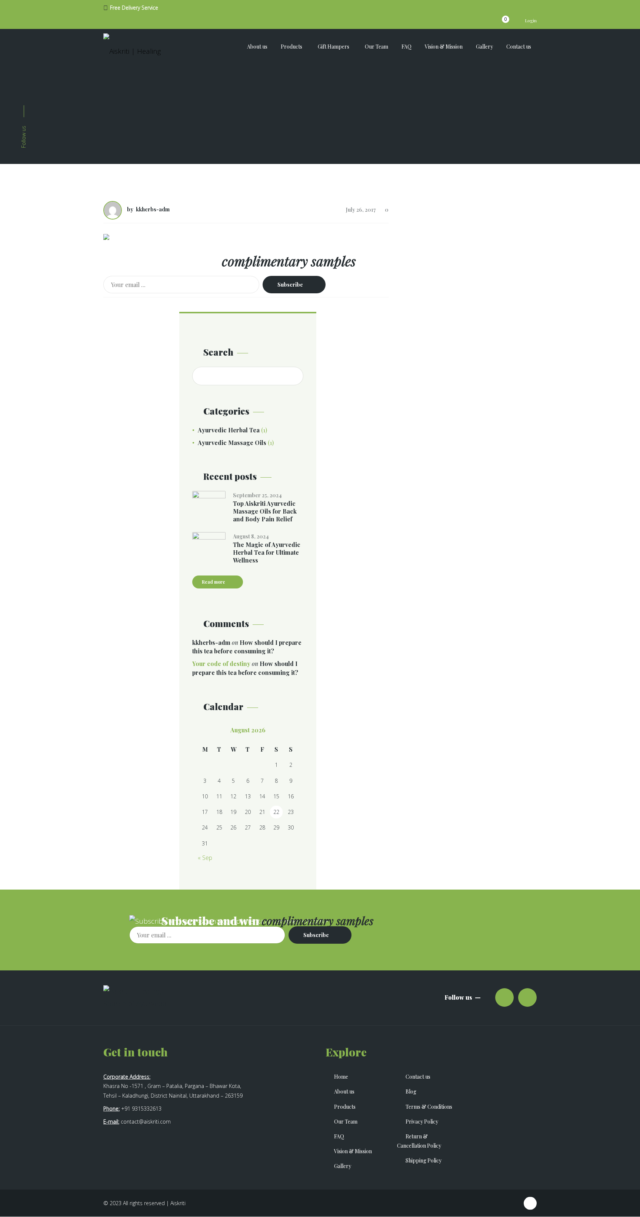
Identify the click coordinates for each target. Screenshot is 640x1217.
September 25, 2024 (257, 495)
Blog (411, 1091)
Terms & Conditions (429, 1106)
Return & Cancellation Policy (419, 1141)
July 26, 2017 (361, 209)
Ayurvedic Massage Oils (232, 442)
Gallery (342, 1166)
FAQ (339, 1136)
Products (345, 1106)
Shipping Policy (423, 1160)
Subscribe (290, 284)
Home (341, 1076)
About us (344, 1091)
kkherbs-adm (153, 209)
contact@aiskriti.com (146, 1121)
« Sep (205, 858)
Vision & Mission (353, 1151)
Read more (213, 582)
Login (530, 20)
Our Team (345, 1121)
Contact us (418, 1076)
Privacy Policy (422, 1121)
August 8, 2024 (251, 536)
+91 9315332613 (141, 1108)
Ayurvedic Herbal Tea (229, 430)
